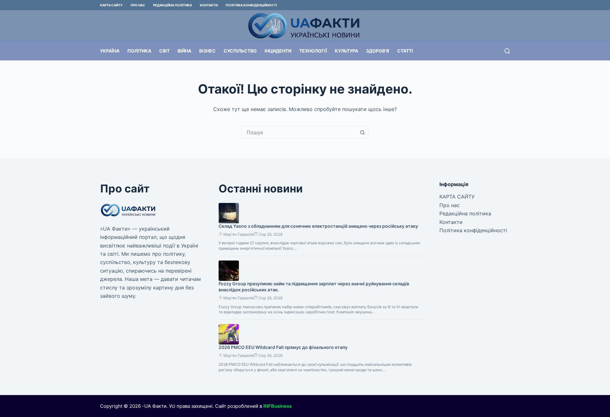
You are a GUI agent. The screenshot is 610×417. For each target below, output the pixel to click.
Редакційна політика (172, 5)
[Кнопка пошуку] (362, 132)
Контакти (209, 5)
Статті (405, 50)
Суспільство (240, 50)
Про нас (138, 5)
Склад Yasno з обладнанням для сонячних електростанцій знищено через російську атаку (318, 226)
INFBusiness (277, 406)
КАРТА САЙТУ (111, 5)
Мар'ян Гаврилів (238, 234)
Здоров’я (377, 50)
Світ (164, 50)
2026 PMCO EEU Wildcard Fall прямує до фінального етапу (283, 347)
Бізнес (207, 50)
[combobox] (299, 132)
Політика (139, 50)
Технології (313, 50)
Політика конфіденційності (251, 5)
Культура (346, 50)
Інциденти (278, 50)
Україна (109, 50)
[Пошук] (507, 51)
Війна (184, 50)
